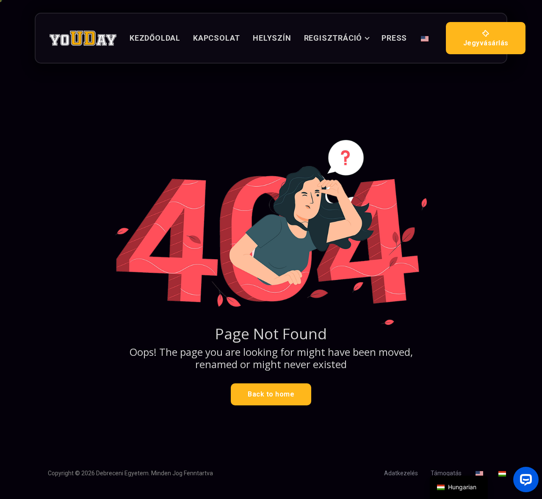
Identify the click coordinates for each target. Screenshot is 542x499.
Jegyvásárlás (486, 43)
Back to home (271, 394)
